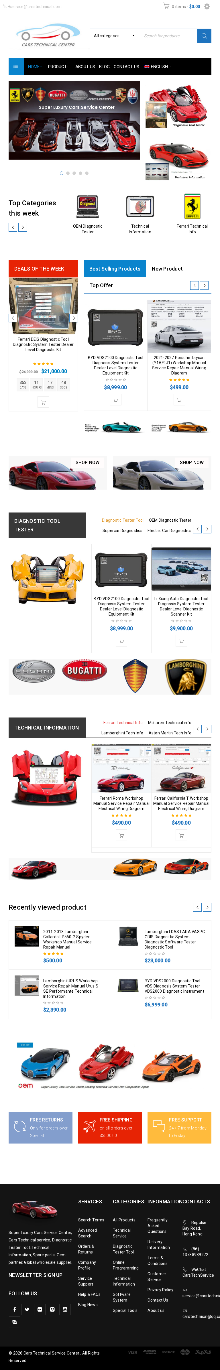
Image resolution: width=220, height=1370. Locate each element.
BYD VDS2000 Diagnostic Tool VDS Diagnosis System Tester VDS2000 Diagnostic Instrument (174, 986)
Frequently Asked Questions (158, 1226)
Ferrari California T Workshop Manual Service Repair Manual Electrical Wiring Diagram (181, 803)
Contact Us (158, 1300)
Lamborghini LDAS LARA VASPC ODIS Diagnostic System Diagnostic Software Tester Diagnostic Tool (175, 939)
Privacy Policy (160, 1290)
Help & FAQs (89, 1294)
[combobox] (114, 36)
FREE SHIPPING (116, 1120)
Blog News (88, 1304)
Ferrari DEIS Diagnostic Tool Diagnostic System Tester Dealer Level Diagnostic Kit (43, 344)
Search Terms (91, 1220)
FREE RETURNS (46, 1120)
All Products (124, 1220)
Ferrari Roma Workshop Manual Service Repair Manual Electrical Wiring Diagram (121, 803)
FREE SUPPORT (185, 1120)
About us (156, 1310)
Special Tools (125, 1310)
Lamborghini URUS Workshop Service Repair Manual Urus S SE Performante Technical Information (70, 989)
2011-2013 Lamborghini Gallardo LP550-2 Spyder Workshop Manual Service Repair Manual (67, 939)
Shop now (88, 462)
